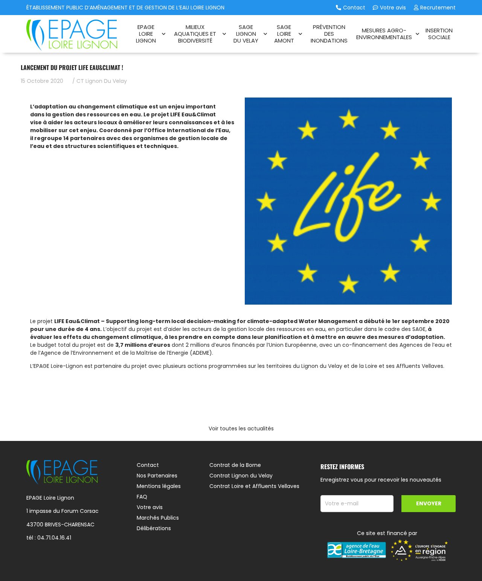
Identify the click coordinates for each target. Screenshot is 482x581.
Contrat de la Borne (235, 465)
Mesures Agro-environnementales (384, 33)
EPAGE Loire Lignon (146, 33)
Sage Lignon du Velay (245, 33)
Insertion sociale (439, 33)
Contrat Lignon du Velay (241, 475)
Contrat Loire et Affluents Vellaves (254, 486)
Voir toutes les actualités (241, 428)
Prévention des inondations (329, 33)
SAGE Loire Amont (284, 33)
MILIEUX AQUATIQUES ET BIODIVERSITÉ (195, 33)
